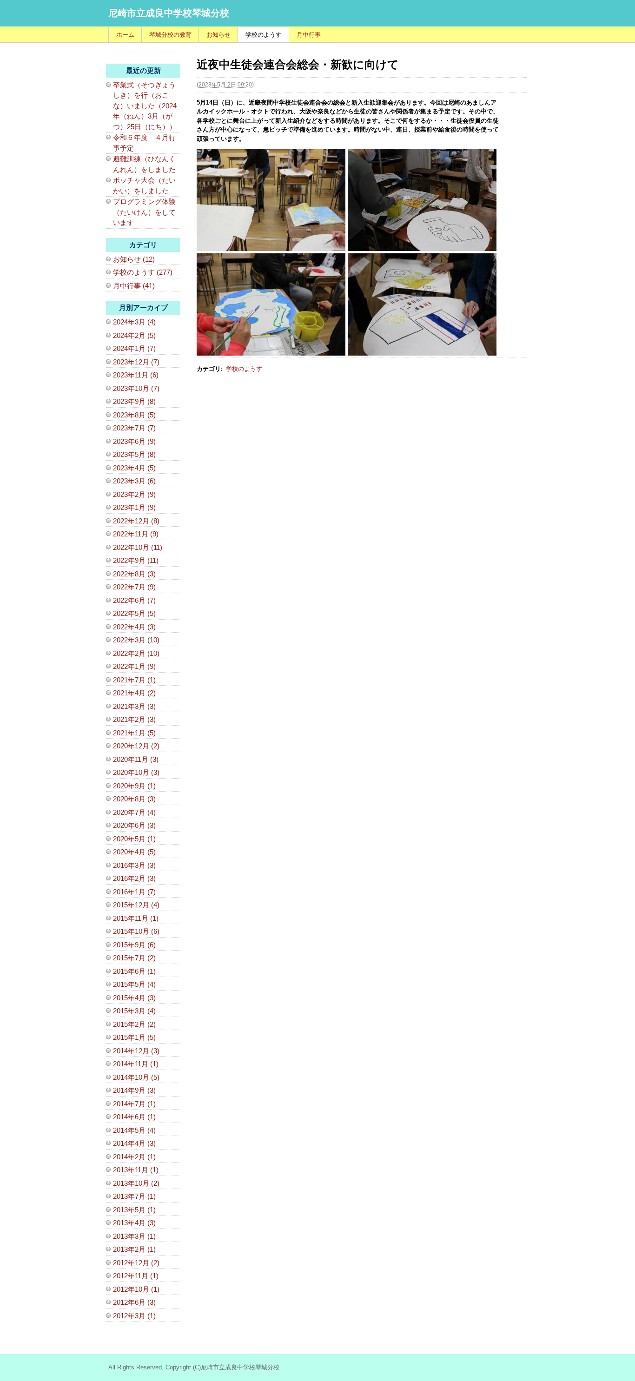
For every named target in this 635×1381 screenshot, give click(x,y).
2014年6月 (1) (134, 1117)
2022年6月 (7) (134, 600)
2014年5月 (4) (134, 1130)
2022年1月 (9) (134, 666)
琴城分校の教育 (170, 34)
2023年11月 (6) (136, 375)
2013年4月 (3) (134, 1223)
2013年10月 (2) (136, 1183)
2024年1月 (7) (134, 348)
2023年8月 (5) (134, 415)
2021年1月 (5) (134, 733)
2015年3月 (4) (134, 1011)
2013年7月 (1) (134, 1196)
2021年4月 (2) (134, 693)
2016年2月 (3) (134, 878)
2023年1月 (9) (134, 507)
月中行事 (309, 34)
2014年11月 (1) (136, 1064)
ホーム (125, 34)
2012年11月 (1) (136, 1276)
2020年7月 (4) (134, 812)
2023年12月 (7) (136, 362)
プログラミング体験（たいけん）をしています (144, 212)
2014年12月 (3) (136, 1051)
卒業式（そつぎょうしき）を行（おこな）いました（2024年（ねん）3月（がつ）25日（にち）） (145, 106)
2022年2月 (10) (136, 653)
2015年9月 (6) (134, 945)
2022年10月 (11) (137, 547)
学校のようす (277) (142, 272)
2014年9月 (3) (134, 1090)
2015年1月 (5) (134, 1037)
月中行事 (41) (134, 286)
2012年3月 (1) (134, 1316)
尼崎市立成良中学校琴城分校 (168, 13)
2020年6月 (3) (134, 825)
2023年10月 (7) (136, 388)
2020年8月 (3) (134, 799)
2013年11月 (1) (136, 1170)
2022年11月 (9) (136, 534)
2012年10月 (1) (136, 1289)
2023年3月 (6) (134, 481)
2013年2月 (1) (134, 1249)
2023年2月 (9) (134, 494)
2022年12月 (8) (136, 521)
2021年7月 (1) (134, 680)
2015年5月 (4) (134, 984)
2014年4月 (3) (134, 1143)
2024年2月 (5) (134, 335)
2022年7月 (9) (134, 587)
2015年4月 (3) (134, 998)
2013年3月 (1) (134, 1236)
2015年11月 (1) (136, 918)
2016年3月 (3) (134, 865)
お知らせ (218, 34)
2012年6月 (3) (134, 1302)
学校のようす (263, 34)
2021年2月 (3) (134, 719)
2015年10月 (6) (136, 931)
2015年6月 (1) (134, 971)
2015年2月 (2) (134, 1024)
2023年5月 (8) (134, 454)
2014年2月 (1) (134, 1157)
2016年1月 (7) (134, 892)
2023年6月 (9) (134, 441)
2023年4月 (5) (134, 468)
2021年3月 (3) (134, 706)
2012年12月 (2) (136, 1263)
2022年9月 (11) (136, 560)
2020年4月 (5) (134, 852)
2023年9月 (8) (134, 401)
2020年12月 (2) (136, 746)
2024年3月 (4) (134, 322)
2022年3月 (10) (136, 640)
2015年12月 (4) (136, 905)
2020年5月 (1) (134, 839)
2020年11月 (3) (136, 759)
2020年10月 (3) (136, 772)
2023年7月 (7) (134, 428)
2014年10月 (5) (136, 1077)
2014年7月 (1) (134, 1104)
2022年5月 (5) (134, 613)
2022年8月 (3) (134, 574)
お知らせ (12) (134, 259)
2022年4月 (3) (134, 627)
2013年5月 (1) (134, 1210)
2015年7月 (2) (134, 958)
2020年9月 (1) (134, 786)
